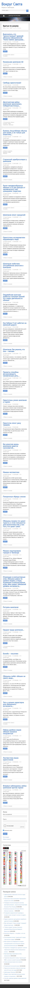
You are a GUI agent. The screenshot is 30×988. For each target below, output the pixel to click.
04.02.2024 (16, 554)
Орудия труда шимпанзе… (13, 630)
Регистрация (6, 837)
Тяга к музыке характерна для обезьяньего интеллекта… (13, 704)
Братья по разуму (8, 76)
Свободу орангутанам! (12, 83)
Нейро (9, 123)
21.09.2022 (16, 632)
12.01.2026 (16, 64)
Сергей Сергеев (7, 41)
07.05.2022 (16, 735)
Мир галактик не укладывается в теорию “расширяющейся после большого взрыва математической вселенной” (14, 943)
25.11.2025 (16, 108)
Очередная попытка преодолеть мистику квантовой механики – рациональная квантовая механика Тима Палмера (15, 904)
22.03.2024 (16, 450)
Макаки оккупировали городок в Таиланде (12, 552)
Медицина (5, 152)
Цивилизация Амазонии (10, 972)
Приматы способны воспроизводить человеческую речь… (11, 374)
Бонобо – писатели (10, 653)
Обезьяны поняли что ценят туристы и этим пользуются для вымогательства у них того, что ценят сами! (14, 524)
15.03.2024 (16, 474)
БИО (11, 28)
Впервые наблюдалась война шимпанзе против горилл (14, 787)
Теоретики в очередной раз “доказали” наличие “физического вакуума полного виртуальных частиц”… (15, 949)
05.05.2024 (16, 404)
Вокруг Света (12, 4)
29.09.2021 (16, 762)
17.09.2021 (16, 789)
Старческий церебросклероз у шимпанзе (15, 160)
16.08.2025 (16, 136)
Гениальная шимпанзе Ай (13, 62)
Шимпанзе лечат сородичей (14, 215)
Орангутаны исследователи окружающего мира (14, 238)
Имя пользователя (7, 814)
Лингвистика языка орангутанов (10, 759)
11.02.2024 (16, 528)
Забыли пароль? (7, 839)
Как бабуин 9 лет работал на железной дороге (14, 324)
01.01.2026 (16, 85)
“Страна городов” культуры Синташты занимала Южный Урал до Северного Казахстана (13, 929)
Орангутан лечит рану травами (12, 424)
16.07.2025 (16, 163)
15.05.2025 (16, 217)
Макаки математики (11, 472)
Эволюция (11, 124)
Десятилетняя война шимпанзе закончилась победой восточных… (12, 104)
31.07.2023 (16, 588)
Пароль (5, 819)
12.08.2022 (16, 655)
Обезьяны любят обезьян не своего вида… (14, 677)
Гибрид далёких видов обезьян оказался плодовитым (12, 732)
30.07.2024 (16, 378)
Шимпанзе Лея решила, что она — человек (14, 350)
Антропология (7, 54)
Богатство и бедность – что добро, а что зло (14, 933)
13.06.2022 (16, 708)
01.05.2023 (16, 609)
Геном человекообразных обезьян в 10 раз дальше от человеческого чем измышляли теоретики (14, 188)
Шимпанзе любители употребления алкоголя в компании (13, 266)
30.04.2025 (16, 241)
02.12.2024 (16, 327)
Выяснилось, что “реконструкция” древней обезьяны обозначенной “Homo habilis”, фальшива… (14, 37)
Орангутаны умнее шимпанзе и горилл (15, 401)
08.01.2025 (16, 302)
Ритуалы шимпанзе (10, 607)
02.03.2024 (16, 498)
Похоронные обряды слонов (14, 496)
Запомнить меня (8, 830)
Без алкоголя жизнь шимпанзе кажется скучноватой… (11, 446)
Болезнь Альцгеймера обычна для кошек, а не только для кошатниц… (15, 133)
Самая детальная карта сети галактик (13, 962)
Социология (5, 124)
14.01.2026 (16, 41)
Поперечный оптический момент (12, 966)
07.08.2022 (16, 680)
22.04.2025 (16, 269)
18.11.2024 (16, 353)
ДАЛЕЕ (5, 51)
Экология (5, 153)
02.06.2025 (16, 193)
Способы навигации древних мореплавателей (15, 978)
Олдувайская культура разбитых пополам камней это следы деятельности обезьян (14, 297)
